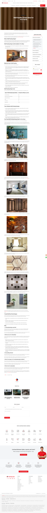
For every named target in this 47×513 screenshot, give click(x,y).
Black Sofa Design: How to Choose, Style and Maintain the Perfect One (8, 398)
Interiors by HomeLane (29, 5)
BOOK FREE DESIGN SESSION (23, 471)
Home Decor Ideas (18, 5)
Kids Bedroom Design (23, 500)
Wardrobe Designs (13, 500)
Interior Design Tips (34, 5)
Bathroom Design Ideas (36, 60)
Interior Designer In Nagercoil (4, 508)
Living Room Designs (18, 500)
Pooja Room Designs (32, 500)
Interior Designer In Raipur (20, 509)
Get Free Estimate (42, 5)
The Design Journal (13, 5)
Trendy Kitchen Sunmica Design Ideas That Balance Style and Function (37, 39)
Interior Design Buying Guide (23, 5)
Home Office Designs (37, 500)
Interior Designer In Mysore (39, 507)
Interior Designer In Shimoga (37, 509)
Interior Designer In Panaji (4, 509)
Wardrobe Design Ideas (36, 50)
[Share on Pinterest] (11, 390)
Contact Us (30, 479)
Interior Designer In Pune (15, 509)
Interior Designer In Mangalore (27, 507)
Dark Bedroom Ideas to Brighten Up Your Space (17, 397)
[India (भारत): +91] (33, 68)
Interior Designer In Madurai (21, 507)
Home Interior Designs (4, 500)
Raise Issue (30, 477)
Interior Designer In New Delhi (29, 508)
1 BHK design (9, 372)
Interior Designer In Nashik (16, 508)
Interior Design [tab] (3, 503)
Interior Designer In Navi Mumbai (22, 508)
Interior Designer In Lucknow (15, 507)
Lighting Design (6, 501)
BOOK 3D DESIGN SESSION (37, 73)
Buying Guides (39, 477)
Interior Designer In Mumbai (33, 507)
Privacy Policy (19, 481)
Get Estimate (19, 480)
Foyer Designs (3, 501)
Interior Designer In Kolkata (4, 507)
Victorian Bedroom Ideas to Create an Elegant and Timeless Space (25, 398)
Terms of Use (30, 481)
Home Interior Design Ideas (36, 56)
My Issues (30, 478)
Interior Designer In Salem (31, 509)
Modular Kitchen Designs (9, 500)
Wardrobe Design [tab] (12, 503)
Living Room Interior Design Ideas (37, 54)
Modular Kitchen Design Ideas (36, 37)
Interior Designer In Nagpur (10, 508)
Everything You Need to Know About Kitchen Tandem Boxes (37, 46)
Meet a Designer (23, 454)
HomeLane (5, 311)
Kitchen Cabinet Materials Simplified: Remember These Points (37, 44)
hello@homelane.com (39, 493)
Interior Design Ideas (40, 479)
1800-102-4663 (43, 493)
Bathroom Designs (41, 500)
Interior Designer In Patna (9, 509)
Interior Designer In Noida (41, 508)
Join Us (18, 478)
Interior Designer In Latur (9, 507)
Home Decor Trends (35, 58)
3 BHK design (26, 178)
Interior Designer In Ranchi (25, 509)
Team (18, 477)
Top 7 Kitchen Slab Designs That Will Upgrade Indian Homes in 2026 (37, 43)
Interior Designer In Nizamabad (35, 508)
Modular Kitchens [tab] (8, 503)
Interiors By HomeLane (40, 480)
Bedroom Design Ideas (35, 52)
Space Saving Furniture (27, 500)
